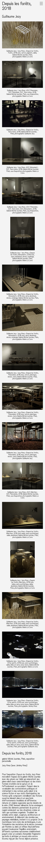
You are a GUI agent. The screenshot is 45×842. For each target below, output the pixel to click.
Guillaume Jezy (11, 16)
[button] (41, 4)
